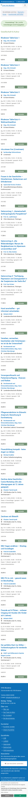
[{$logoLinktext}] (7, 5)
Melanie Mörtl (8, 314)
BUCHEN (21, 60)
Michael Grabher (9, 455)
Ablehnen (7, 795)
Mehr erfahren (4, 792)
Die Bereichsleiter (9, 718)
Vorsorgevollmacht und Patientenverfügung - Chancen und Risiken (13, 378)
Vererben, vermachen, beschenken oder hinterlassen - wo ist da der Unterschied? (13, 341)
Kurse (4, 14)
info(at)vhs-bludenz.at (13, 697)
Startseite (21, 12)
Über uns (6, 709)
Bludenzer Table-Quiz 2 (10, 65)
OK (20, 795)
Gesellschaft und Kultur (15, 14)
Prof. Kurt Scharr (9, 284)
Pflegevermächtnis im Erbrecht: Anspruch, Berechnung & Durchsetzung (13, 415)
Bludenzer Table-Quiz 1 (10, 38)
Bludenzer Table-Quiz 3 (10, 92)
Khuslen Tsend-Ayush (10, 490)
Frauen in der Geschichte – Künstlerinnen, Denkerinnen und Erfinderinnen (14, 179)
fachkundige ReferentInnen (12, 152)
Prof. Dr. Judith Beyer (10, 217)
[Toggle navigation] (25, 5)
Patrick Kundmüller (10, 551)
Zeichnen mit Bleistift (9, 516)
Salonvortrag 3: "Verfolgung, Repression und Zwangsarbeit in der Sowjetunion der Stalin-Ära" (14, 278)
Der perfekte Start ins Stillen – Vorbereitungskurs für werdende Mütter (14, 647)
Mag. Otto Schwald (10, 41)
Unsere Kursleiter (8, 730)
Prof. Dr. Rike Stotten (10, 252)
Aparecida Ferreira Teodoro (12, 185)
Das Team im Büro (9, 712)
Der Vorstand (7, 715)
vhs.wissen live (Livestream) (12, 149)
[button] (14, 763)
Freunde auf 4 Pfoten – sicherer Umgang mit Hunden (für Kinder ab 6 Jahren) (14, 613)
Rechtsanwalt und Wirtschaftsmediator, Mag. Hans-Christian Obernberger (11, 349)
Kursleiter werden (9, 727)
